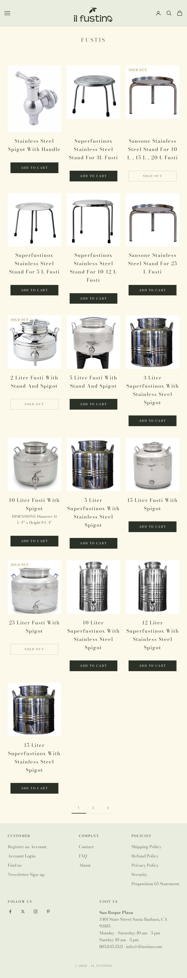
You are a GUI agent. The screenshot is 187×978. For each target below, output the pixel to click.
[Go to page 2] (108, 807)
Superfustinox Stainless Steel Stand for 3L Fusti (93, 149)
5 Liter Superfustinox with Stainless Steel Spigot (93, 512)
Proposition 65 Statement (155, 884)
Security (139, 874)
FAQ (83, 856)
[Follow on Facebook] (10, 911)
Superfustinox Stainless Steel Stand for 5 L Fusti (34, 263)
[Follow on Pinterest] (48, 911)
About (85, 865)
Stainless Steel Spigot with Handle (34, 145)
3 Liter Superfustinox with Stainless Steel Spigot (152, 390)
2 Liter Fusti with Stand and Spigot (34, 382)
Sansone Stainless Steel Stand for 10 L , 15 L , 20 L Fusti (152, 149)
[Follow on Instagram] (35, 911)
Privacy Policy (145, 865)
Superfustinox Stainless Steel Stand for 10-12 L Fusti (93, 267)
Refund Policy (145, 856)
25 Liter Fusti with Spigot (34, 627)
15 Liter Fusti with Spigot (152, 504)
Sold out (152, 176)
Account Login (22, 856)
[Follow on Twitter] (22, 911)
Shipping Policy (146, 847)
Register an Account (27, 847)
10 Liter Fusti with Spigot (34, 504)
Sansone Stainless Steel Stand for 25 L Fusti (152, 263)
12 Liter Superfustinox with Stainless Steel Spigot (152, 635)
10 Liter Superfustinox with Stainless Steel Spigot (93, 635)
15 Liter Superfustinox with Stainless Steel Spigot (34, 757)
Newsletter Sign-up (26, 874)
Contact (86, 847)
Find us (15, 865)
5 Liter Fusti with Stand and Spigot (93, 382)
